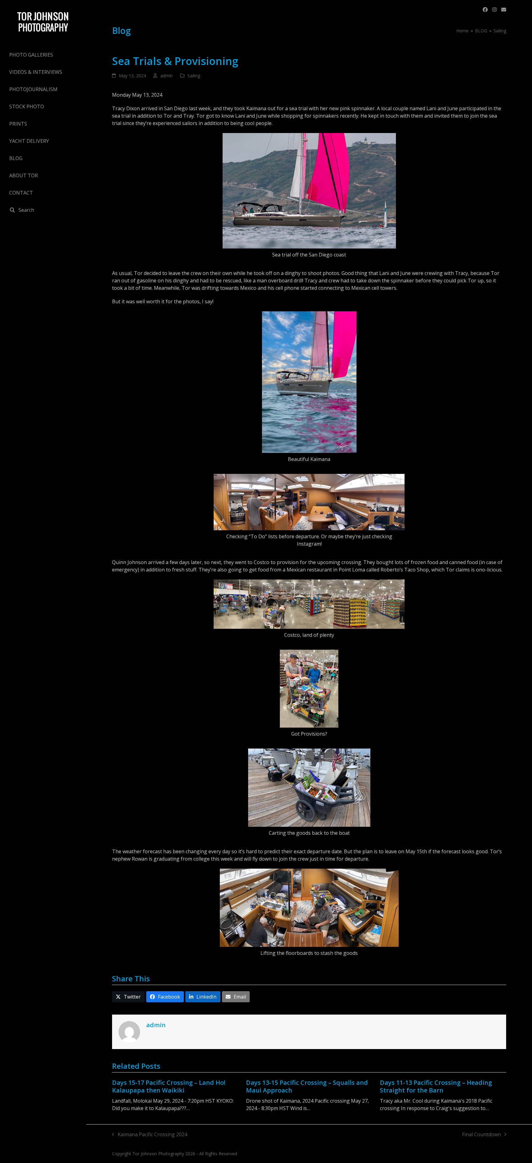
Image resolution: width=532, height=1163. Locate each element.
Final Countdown (481, 1134)
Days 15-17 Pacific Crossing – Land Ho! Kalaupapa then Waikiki (168, 1086)
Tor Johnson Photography (158, 1154)
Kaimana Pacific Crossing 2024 (149, 1134)
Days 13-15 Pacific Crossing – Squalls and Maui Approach (307, 1086)
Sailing (193, 76)
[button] (43, 210)
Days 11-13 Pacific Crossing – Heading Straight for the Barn (436, 1086)
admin (166, 76)
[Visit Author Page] (129, 1031)
